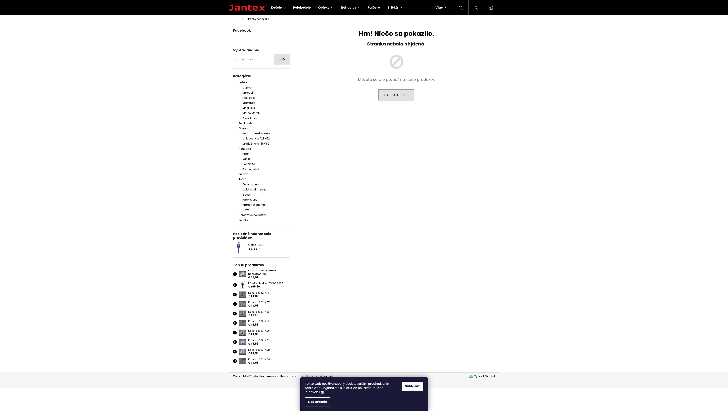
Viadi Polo (248, 108)
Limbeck (248, 93)
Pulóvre (243, 174)
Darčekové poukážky (252, 215)
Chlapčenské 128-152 (256, 138)
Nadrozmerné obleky (256, 133)
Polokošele (246, 123)
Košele (243, 82)
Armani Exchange (254, 205)
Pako (245, 154)
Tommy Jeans (252, 184)
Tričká (242, 179)
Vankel (246, 159)
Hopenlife (248, 164)
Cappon (247, 87)
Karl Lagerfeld (251, 169)
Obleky (243, 128)
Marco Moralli (251, 113)
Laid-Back (248, 98)
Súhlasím (412, 386)
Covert (247, 210)
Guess (246, 195)
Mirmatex (248, 103)
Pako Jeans (249, 118)
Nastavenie (317, 402)
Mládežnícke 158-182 (255, 144)
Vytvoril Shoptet (484, 376)
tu (322, 392)
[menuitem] (278, 7)
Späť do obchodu (396, 95)
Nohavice (245, 149)
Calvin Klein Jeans (254, 189)
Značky (243, 220)
